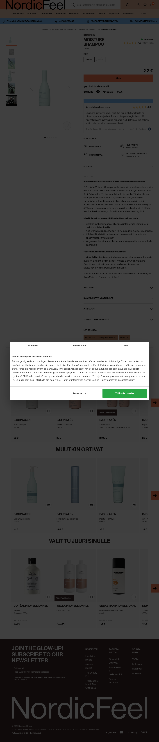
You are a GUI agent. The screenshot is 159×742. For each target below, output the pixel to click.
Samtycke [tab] (33, 345)
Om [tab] (126, 345)
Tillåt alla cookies (124, 393)
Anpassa (77, 393)
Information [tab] (79, 345)
